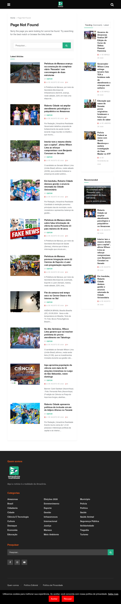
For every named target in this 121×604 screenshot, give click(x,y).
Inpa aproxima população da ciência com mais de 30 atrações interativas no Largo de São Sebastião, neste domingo (58, 370)
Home (12, 17)
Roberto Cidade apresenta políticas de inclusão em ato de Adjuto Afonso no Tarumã (58, 407)
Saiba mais (113, 593)
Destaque (12, 525)
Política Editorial (31, 585)
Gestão (47, 512)
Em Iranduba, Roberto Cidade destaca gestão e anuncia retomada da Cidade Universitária (58, 185)
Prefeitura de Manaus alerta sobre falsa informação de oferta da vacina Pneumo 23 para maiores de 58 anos (57, 224)
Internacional (50, 521)
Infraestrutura (51, 516)
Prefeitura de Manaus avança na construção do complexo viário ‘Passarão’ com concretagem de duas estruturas (58, 69)
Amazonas (12, 499)
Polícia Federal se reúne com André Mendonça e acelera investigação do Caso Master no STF (104, 143)
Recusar (68, 598)
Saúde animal (87, 516)
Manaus (48, 529)
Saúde (83, 512)
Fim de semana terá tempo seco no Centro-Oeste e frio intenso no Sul (57, 295)
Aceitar (54, 598)
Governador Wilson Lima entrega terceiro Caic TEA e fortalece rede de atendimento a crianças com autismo (103, 75)
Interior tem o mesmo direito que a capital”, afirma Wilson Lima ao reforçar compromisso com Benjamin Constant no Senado (58, 147)
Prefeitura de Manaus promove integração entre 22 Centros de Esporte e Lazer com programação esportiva (58, 260)
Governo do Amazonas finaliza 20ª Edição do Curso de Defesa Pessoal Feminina (102, 41)
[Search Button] (67, 45)
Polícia (83, 503)
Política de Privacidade (53, 585)
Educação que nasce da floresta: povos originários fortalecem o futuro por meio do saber (104, 110)
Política (84, 507)
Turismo (84, 534)
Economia (12, 529)
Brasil (10, 503)
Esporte (48, 507)
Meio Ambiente (51, 534)
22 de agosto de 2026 (55, 82)
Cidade (10, 512)
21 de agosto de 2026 (55, 417)
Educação (12, 534)
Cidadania (12, 507)
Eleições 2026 (51, 499)
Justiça (47, 525)
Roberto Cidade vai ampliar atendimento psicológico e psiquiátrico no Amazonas (57, 108)
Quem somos (13, 585)
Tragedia (84, 529)
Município (85, 499)
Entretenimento (51, 503)
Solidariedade (87, 525)
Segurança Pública (89, 521)
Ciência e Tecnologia (18, 516)
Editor (49, 79)
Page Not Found (24, 17)
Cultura (11, 521)
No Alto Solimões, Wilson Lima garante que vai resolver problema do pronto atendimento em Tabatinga (58, 333)
